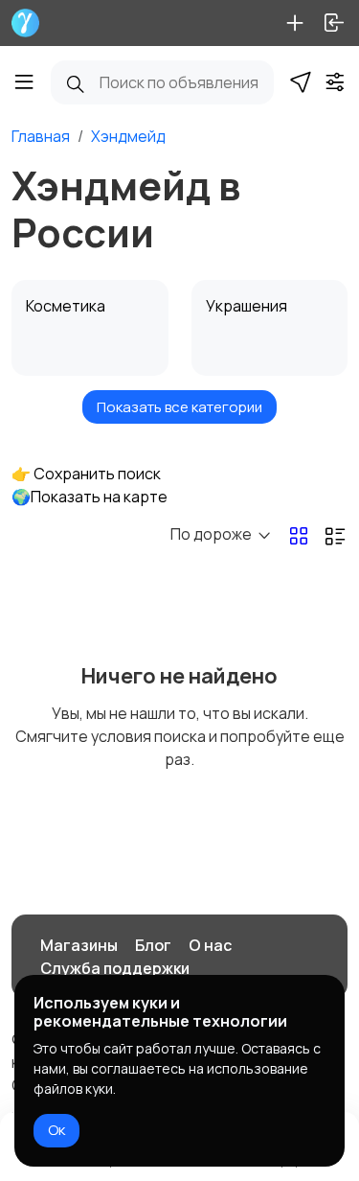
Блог (153, 945)
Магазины (79, 945)
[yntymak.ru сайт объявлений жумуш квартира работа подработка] (25, 23)
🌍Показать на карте (89, 496)
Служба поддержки (115, 968)
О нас (210, 945)
